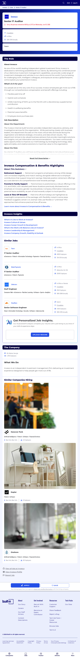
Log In (75, 3)
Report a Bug (54, 614)
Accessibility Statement (20, 642)
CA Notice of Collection (72, 642)
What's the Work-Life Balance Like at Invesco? (24, 228)
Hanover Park (17, 432)
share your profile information (43, 589)
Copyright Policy (31, 642)
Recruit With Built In (38, 605)
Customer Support (53, 605)
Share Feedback (55, 610)
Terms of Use (46, 642)
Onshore (14, 552)
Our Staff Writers (21, 613)
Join (68, 3)
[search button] (63, 3)
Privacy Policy (38, 642)
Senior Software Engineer (15, 308)
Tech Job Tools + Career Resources (55, 620)
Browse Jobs (54, 626)
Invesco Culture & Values (14, 222)
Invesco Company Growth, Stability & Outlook (23, 233)
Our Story (21, 604)
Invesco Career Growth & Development (21, 225)
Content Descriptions (22, 619)
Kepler (14, 492)
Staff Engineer (10, 289)
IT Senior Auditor (11, 253)
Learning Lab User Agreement (8, 642)
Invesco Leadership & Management (19, 230)
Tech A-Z (52, 630)
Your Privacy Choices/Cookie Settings (58, 642)
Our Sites (68, 604)
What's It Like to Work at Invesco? (18, 220)
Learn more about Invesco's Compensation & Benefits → (28, 206)
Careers (21, 608)
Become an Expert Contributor (38, 612)
